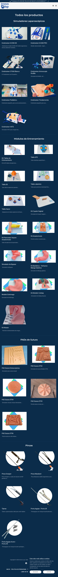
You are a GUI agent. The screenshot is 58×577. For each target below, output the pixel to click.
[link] (5, 6)
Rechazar (35, 571)
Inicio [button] (8, 569)
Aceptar (49, 571)
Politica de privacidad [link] (18, 569)
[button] (56, 5)
